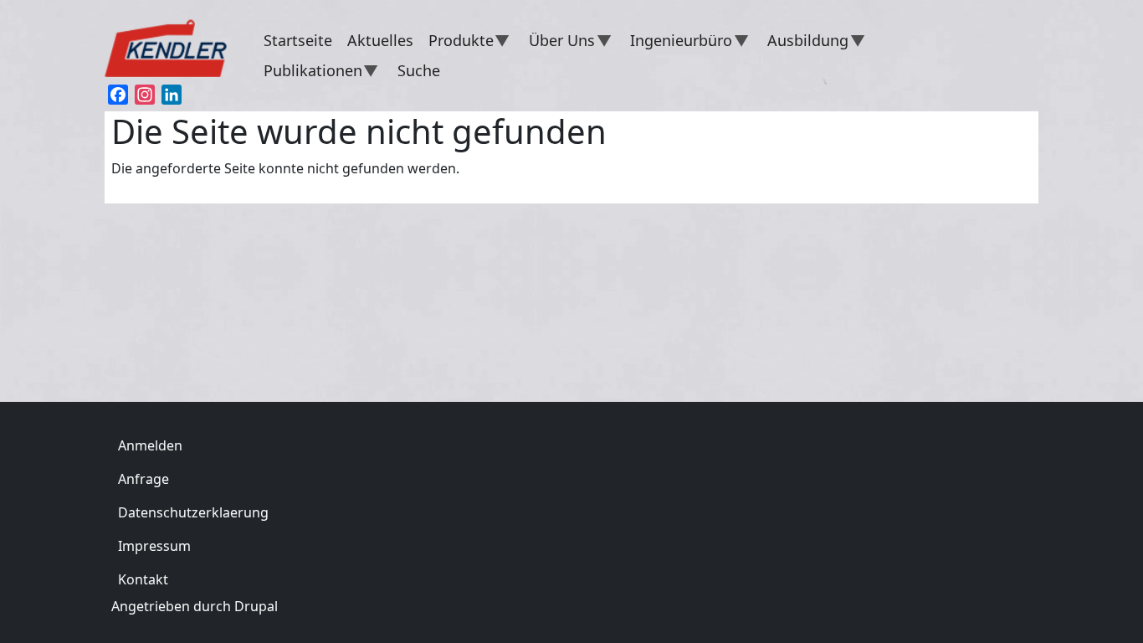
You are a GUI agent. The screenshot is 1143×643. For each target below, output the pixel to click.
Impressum (154, 546)
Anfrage (143, 479)
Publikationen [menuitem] (309, 72)
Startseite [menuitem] (298, 40)
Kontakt (143, 579)
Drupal (256, 606)
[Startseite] (174, 44)
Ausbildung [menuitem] (804, 42)
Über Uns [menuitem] (558, 42)
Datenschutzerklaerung (193, 512)
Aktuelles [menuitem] (380, 40)
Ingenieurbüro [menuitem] (677, 42)
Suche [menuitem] (418, 70)
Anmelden (150, 445)
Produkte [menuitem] (457, 42)
